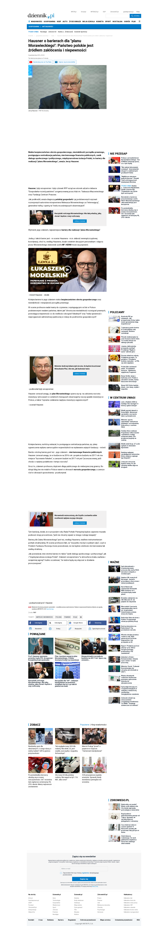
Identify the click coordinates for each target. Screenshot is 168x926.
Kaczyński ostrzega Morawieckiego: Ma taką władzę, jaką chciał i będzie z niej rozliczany (78, 214)
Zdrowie (55, 909)
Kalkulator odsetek (129, 907)
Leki (98, 903)
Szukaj (137, 16)
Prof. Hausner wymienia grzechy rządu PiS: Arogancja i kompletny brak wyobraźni (40, 658)
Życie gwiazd (78, 907)
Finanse (99, 900)
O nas (40, 920)
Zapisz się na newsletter (66, 62)
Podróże (55, 912)
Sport (54, 907)
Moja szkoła (78, 905)
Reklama (50, 920)
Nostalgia (43, 32)
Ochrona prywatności (88, 920)
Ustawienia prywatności (123, 920)
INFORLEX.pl (94, 12)
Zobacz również (79, 221)
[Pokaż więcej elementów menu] (139, 21)
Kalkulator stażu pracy (130, 903)
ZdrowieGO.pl (114, 12)
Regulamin (72, 920)
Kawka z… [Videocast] (65, 32)
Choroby (100, 907)
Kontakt (31, 920)
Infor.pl (30, 898)
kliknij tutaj (95, 886)
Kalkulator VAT (128, 905)
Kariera (60, 920)
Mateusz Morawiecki (44, 617)
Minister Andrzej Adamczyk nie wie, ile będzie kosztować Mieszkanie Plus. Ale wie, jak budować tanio (78, 367)
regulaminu (85, 873)
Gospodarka (34, 26)
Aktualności (47, 26)
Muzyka (76, 912)
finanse (67, 617)
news (52, 35)
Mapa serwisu (105, 920)
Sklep (138, 12)
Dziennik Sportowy (80, 32)
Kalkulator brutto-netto (131, 909)
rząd (75, 617)
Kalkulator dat (128, 898)
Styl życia (100, 912)
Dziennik (30, 35)
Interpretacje (32, 909)
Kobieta (76, 898)
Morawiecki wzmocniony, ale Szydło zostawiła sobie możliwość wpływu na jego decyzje (76, 516)
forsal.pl (83, 12)
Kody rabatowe (79, 900)
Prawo (99, 898)
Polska (58, 617)
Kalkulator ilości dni (129, 900)
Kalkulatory (128, 894)
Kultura (76, 914)
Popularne (84, 725)
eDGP (30, 903)
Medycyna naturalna (103, 905)
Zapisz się (84, 879)
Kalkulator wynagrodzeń (131, 912)
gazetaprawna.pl (128, 12)
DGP (104, 12)
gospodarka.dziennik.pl (42, 35)
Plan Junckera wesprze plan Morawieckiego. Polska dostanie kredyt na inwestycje (67, 658)
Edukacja (77, 903)
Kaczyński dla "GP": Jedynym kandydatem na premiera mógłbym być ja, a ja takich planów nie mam (66, 683)
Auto (54, 898)
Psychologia (101, 909)
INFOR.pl (73, 12)
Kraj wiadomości (99, 725)
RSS (138, 920)
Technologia (56, 900)
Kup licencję (49, 609)
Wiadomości (56, 905)
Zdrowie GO (52, 32)
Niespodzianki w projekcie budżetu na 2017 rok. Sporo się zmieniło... (93, 658)
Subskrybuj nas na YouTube (42, 62)
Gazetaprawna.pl (33, 900)
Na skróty (31, 894)
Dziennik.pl (57, 894)
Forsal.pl (30, 905)
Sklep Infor (31, 912)
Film (75, 909)
